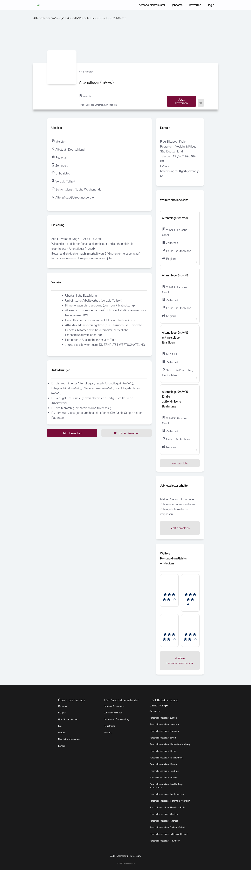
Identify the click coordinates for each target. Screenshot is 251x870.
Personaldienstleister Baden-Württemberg (170, 744)
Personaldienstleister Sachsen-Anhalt (167, 827)
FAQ (60, 726)
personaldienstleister (152, 5)
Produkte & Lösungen (114, 706)
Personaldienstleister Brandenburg (166, 757)
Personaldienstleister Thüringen (165, 840)
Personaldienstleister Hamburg (164, 771)
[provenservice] (38, 5)
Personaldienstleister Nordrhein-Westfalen (170, 800)
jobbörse (177, 5)
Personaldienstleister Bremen (164, 764)
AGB (112, 855)
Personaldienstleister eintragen (164, 731)
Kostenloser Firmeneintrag (116, 719)
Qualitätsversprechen (68, 719)
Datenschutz (122, 855)
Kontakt (61, 745)
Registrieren (109, 726)
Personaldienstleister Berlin (163, 751)
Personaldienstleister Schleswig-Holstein (169, 834)
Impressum (135, 855)
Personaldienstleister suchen (163, 717)
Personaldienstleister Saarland (164, 814)
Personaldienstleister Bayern (163, 737)
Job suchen (155, 711)
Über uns (62, 706)
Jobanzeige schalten (113, 712)
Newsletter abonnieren (69, 739)
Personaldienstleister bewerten (164, 724)
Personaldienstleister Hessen (164, 777)
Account (108, 732)
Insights (62, 712)
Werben (62, 732)
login (211, 5)
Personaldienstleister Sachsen (164, 820)
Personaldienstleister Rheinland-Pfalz (167, 807)
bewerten (195, 5)
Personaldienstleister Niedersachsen (167, 794)
